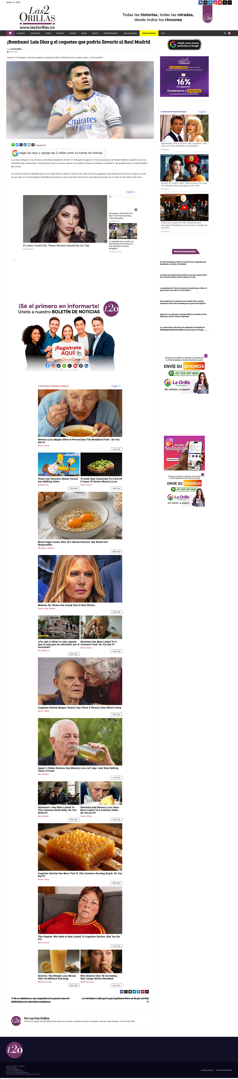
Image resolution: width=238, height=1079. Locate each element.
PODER (48, 33)
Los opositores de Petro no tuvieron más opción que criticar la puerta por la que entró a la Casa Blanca (183, 289)
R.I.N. (163, 33)
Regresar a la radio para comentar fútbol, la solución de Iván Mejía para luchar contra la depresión (183, 315)
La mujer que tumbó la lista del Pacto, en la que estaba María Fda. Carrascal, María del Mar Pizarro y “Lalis (183, 276)
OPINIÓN (72, 33)
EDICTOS (95, 33)
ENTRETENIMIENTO (111, 33)
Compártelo (40, 145)
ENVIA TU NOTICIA (149, 33)
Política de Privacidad (224, 1070)
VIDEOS (84, 33)
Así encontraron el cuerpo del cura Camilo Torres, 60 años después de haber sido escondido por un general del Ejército (183, 302)
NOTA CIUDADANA (130, 33)
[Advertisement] (80, 279)
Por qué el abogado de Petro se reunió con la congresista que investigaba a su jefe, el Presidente (183, 262)
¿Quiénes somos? (207, 1070)
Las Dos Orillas (16, 49)
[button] (225, 33)
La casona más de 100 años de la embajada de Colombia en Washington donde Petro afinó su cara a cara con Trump (182, 328)
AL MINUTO (21, 33)
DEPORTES (60, 33)
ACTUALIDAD (35, 33)
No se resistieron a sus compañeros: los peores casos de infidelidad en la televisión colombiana (40, 1000)
